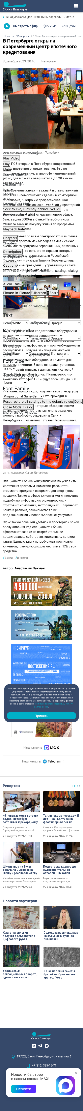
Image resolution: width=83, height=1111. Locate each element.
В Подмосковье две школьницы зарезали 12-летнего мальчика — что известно (43, 17)
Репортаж (48, 61)
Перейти (23, 1089)
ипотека (21, 557)
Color (7, 323)
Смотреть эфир (25, 26)
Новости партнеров (20, 901)
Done (78, 401)
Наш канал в (33, 748)
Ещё (75, 785)
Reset (38, 401)
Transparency (39, 323)
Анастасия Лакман (30, 568)
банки (8, 557)
